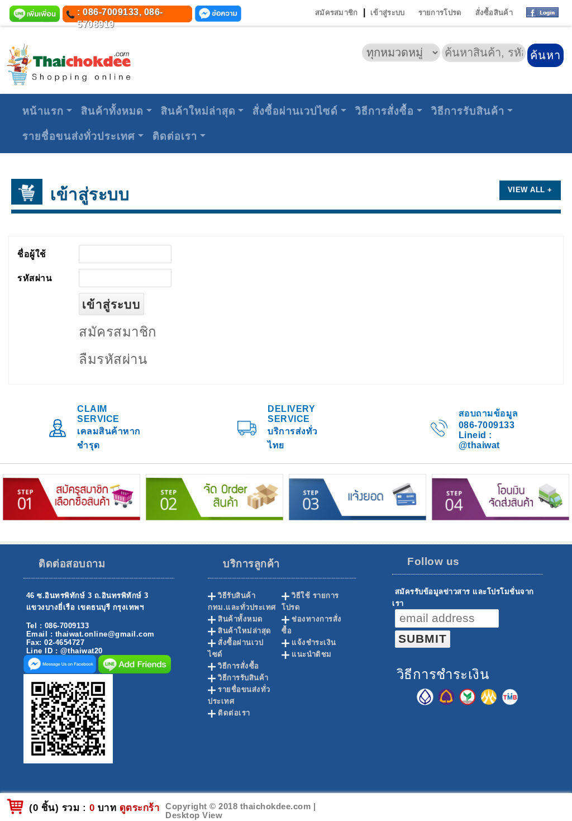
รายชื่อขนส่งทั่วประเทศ (78, 136)
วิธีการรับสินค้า (467, 111)
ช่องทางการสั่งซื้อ (312, 625)
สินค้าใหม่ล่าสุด (198, 111)
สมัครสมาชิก (336, 12)
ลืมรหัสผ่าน (113, 359)
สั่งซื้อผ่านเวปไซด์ (295, 111)
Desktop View (193, 815)
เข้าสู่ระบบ (387, 12)
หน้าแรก (43, 111)
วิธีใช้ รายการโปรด (310, 601)
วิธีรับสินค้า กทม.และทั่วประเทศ (242, 601)
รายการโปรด (440, 12)
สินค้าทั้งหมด (112, 111)
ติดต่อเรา (174, 136)
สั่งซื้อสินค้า (494, 12)
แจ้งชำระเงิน (314, 642)
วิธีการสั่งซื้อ (384, 111)
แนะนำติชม (312, 654)
